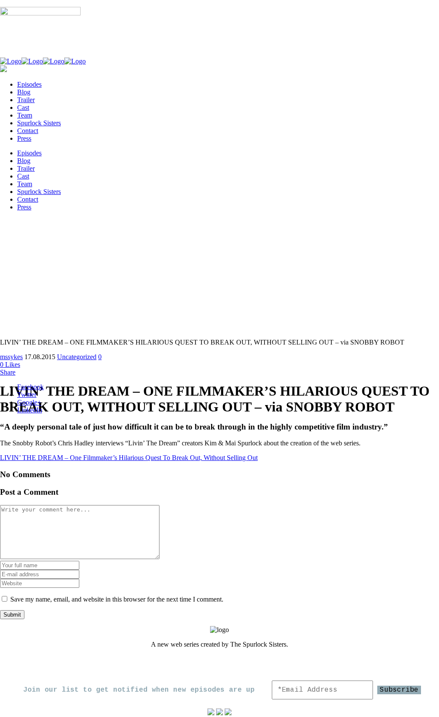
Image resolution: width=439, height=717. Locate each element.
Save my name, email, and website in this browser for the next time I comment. (116, 599)
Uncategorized (76, 356)
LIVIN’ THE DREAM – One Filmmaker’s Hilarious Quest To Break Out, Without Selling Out (129, 457)
